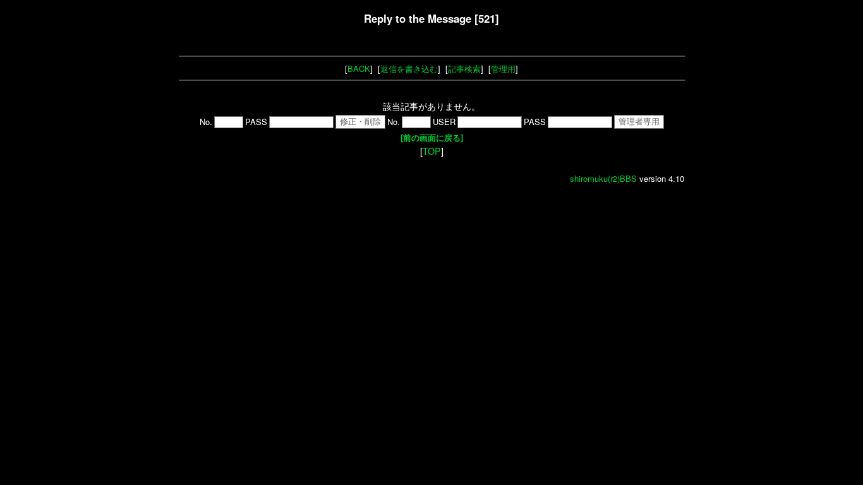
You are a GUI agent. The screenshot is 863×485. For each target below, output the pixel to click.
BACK (358, 69)
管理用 (503, 69)
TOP (432, 150)
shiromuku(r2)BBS (603, 178)
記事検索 (464, 69)
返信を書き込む (409, 69)
